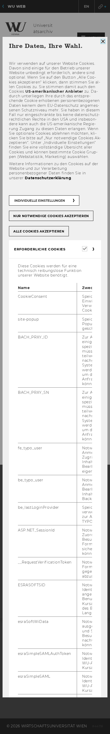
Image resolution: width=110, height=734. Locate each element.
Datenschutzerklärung (48, 177)
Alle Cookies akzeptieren (38, 231)
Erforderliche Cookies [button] (39, 249)
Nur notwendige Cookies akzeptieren (51, 216)
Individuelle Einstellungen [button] (39, 201)
